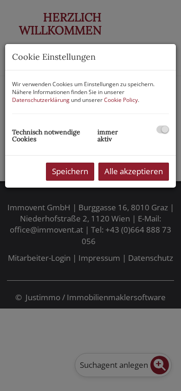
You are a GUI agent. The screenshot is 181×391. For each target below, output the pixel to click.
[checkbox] (162, 129)
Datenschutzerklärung (41, 100)
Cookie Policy (121, 100)
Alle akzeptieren (133, 171)
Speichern (70, 171)
